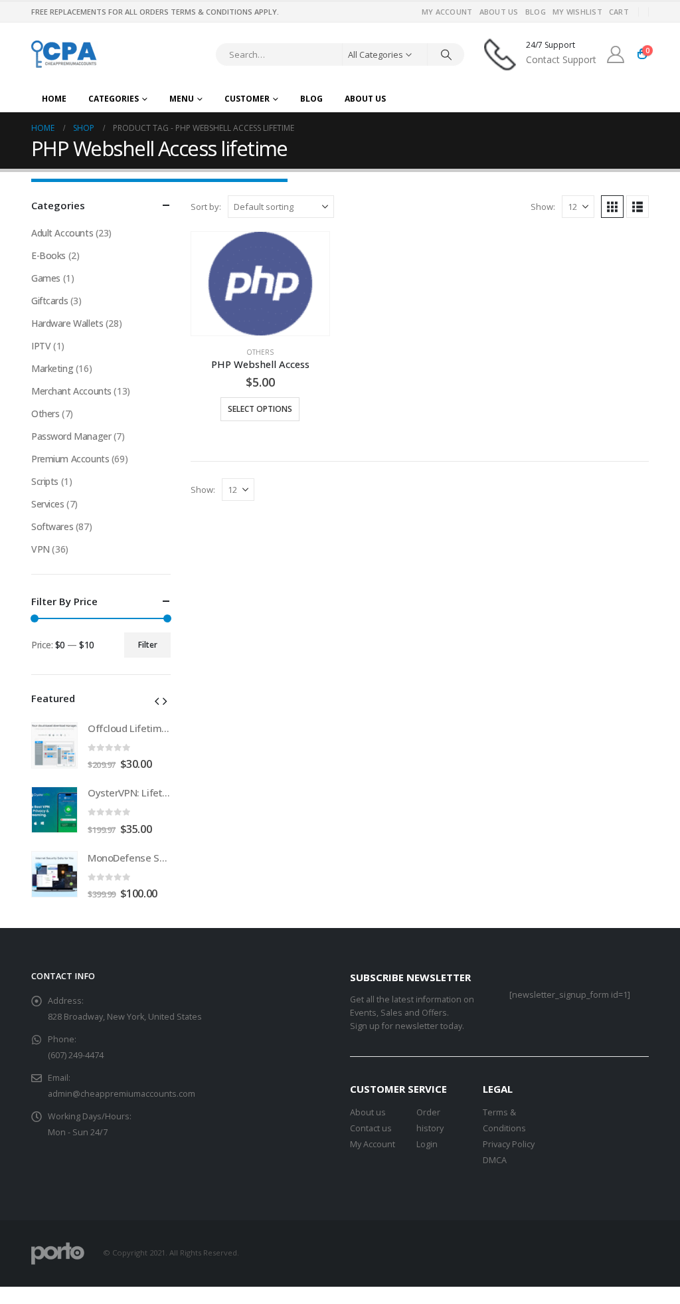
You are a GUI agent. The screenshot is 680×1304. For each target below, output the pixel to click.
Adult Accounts (62, 233)
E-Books (48, 255)
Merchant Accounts (71, 391)
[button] (612, 206)
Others (260, 352)
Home (54, 98)
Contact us (371, 1128)
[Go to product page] (260, 283)
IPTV (40, 345)
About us (368, 1112)
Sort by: (206, 207)
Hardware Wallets (67, 323)
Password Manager (71, 436)
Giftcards (49, 300)
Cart (619, 12)
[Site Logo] (64, 54)
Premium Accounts (70, 458)
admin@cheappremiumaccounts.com (121, 1093)
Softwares (52, 526)
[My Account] (616, 54)
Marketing (52, 368)
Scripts (44, 481)
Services (47, 504)
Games (45, 278)
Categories (113, 98)
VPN (40, 549)
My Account (447, 12)
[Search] (446, 54)
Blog (535, 12)
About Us (499, 12)
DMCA (495, 1160)
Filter (147, 644)
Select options (260, 409)
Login (427, 1144)
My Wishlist (577, 12)
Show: (543, 207)
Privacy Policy (509, 1144)
